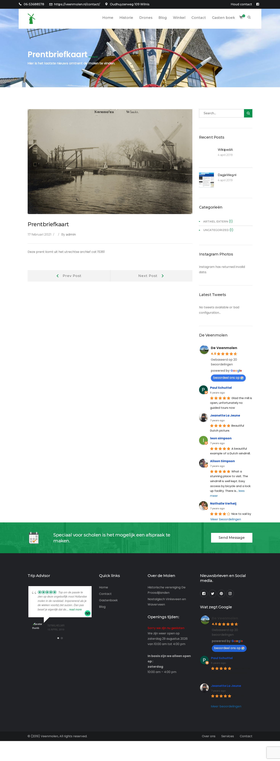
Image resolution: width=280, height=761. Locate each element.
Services (227, 736)
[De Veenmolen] (31, 18)
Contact (105, 594)
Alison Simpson (222, 461)
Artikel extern (215, 221)
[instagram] (230, 593)
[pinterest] (221, 593)
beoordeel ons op (226, 377)
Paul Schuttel (221, 388)
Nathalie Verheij (223, 503)
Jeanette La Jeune (225, 415)
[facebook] (204, 593)
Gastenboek (108, 600)
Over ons (208, 736)
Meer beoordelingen (225, 519)
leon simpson (221, 438)
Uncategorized (216, 230)
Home (103, 587)
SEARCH (249, 17)
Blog (102, 607)
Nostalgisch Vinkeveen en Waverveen (167, 602)
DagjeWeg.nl (227, 175)
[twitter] (212, 593)
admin (71, 234)
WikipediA (225, 150)
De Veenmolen (224, 347)
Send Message (232, 538)
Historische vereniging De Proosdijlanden (167, 590)
